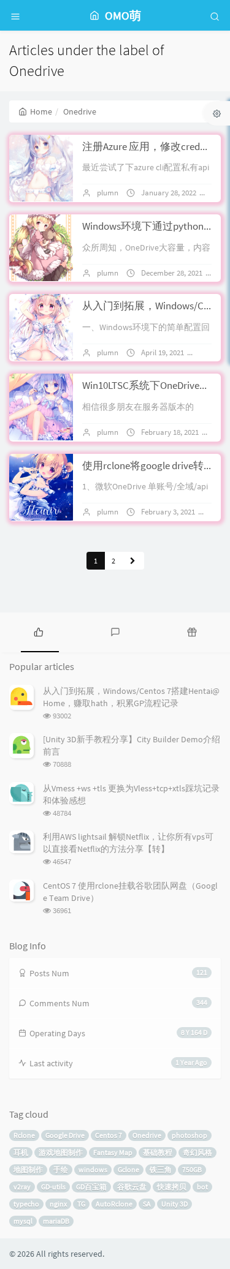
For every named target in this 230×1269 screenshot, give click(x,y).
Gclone (128, 1169)
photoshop (189, 1135)
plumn (107, 192)
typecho (26, 1203)
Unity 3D (174, 1203)
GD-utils (53, 1186)
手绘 (60, 1169)
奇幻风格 (197, 1152)
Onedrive (146, 1135)
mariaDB (56, 1221)
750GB (192, 1169)
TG (81, 1203)
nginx (58, 1203)
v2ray (22, 1186)
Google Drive (65, 1135)
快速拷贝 (171, 1186)
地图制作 (28, 1169)
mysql (23, 1221)
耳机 (20, 1152)
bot (202, 1186)
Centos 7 (108, 1135)
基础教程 (157, 1152)
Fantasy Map (112, 1152)
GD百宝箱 (91, 1186)
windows (93, 1169)
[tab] (38, 630)
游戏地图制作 (61, 1152)
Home (41, 111)
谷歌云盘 (132, 1186)
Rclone (24, 1135)
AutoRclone (114, 1203)
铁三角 (161, 1169)
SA (147, 1203)
